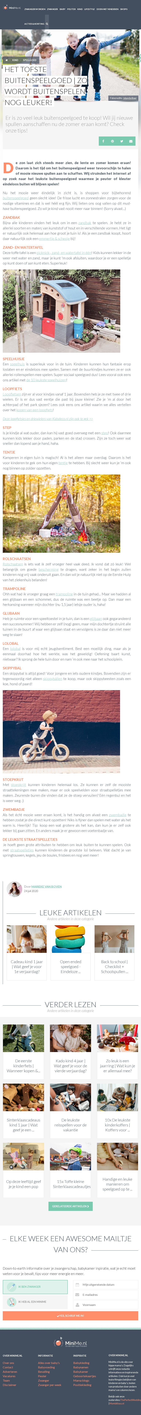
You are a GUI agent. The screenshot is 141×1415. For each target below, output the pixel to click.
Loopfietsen (12, 394)
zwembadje (117, 815)
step (104, 433)
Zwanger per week (49, 1385)
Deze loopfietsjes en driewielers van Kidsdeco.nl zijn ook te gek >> (48, 419)
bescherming (49, 569)
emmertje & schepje (54, 238)
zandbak (84, 223)
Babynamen (80, 1367)
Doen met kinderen (107, 9)
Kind (79, 9)
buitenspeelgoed (16, 198)
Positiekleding (82, 1385)
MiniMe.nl (12, 7)
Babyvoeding (46, 1367)
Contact (8, 1367)
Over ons (8, 1362)
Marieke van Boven (46, 886)
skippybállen (52, 679)
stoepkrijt (18, 785)
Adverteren (10, 1371)
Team (6, 1380)
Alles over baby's (49, 1362)
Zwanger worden (34, 9)
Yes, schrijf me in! (71, 1315)
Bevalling (44, 1371)
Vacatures (9, 1376)
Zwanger (52, 9)
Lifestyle (89, 9)
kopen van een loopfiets (34, 410)
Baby (62, 9)
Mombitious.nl (117, 1403)
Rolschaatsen (13, 564)
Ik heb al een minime (32, 1301)
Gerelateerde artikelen (69, 1206)
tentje (63, 463)
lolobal (15, 648)
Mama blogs (81, 1380)
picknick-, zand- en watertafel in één (64, 253)
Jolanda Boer (130, 98)
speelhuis (17, 364)
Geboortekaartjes (84, 1376)
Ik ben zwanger (29, 1286)
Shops (123, 9)
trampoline (64, 594)
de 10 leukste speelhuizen (46, 380)
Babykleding (81, 1362)
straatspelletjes (22, 850)
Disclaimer (9, 1385)
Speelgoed (30, 60)
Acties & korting (34, 23)
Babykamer (80, 1371)
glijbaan (96, 618)
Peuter (71, 9)
